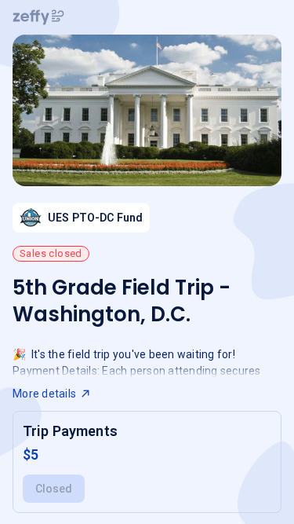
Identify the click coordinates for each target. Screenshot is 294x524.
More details (44, 393)
